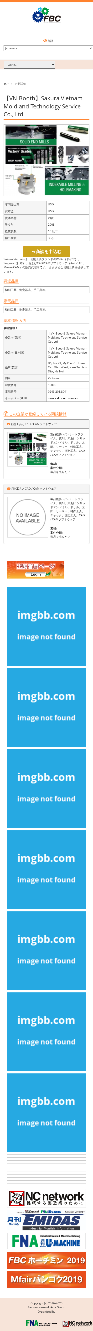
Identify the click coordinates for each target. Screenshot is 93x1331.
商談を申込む (48, 251)
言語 (50, 41)
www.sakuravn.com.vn (63, 398)
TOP (6, 84)
